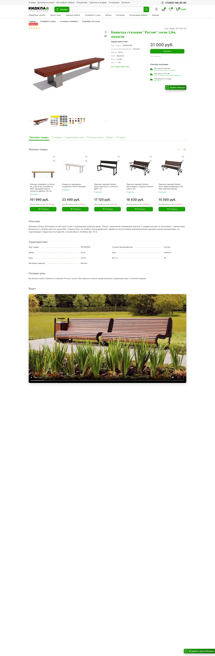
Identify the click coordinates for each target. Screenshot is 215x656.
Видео (109, 137)
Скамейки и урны (93, 15)
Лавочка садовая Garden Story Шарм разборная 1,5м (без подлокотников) (171, 186)
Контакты (125, 2)
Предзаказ (167, 51)
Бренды (155, 15)
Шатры (108, 15)
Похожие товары (39, 137)
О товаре (57, 137)
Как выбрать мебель (65, 2)
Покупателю (81, 2)
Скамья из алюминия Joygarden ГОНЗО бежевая (74, 185)
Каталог (64, 9)
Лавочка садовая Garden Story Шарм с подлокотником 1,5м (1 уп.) (139, 186)
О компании (114, 2)
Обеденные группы (37, 15)
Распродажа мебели (138, 15)
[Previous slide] (32, 69)
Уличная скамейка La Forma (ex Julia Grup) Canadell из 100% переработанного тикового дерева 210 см (42, 187)
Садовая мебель (73, 15)
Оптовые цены (95, 137)
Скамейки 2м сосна (91, 21)
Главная (32, 21)
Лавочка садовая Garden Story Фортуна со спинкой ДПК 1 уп (106, 186)
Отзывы (32, 2)
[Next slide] (104, 69)
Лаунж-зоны (55, 15)
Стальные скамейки (69, 21)
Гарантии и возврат (98, 2)
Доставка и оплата (46, 2)
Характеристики (74, 137)
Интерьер (120, 15)
